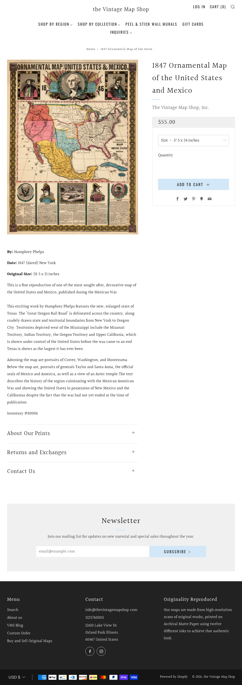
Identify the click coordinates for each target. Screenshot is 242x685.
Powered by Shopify (174, 677)
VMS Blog (15, 625)
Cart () (218, 6)
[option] (72, 147)
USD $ (14, 677)
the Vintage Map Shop (121, 9)
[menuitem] (55, 23)
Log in (199, 6)
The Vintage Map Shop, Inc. (180, 108)
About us (14, 617)
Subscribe (175, 551)
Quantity (165, 155)
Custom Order (18, 633)
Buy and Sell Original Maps (29, 641)
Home (90, 49)
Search (12, 610)
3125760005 (94, 617)
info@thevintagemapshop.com (111, 610)
